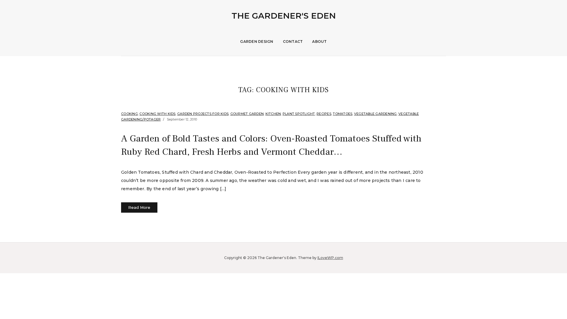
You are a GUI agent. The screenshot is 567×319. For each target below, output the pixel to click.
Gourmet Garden (247, 114)
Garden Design (256, 41)
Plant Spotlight (299, 114)
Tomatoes (342, 114)
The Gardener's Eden (284, 16)
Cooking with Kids (157, 114)
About (319, 41)
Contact (293, 41)
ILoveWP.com (330, 257)
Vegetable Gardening (375, 114)
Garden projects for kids (203, 114)
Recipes (324, 114)
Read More (139, 207)
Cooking (129, 114)
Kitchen (273, 114)
